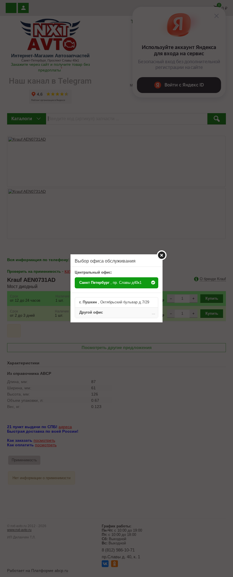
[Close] (162, 255)
